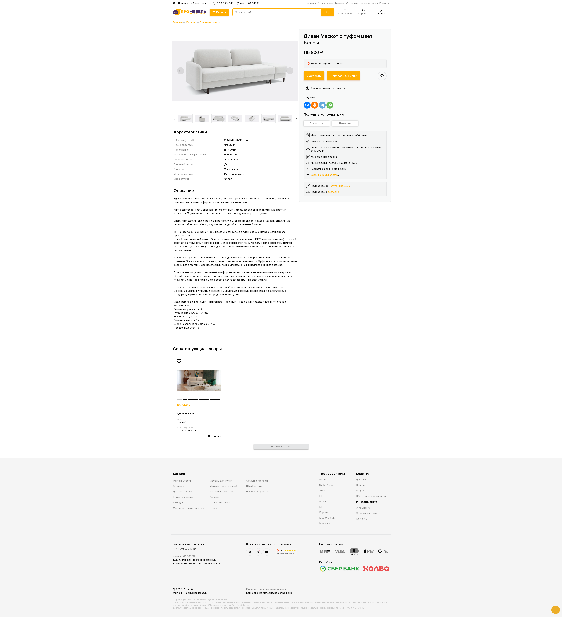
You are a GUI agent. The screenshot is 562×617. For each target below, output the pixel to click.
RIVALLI (323, 479)
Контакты (384, 3)
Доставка (311, 3)
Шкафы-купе (254, 486)
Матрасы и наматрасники (188, 508)
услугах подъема (339, 185)
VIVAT (323, 490)
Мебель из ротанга (257, 491)
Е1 (320, 506)
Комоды (178, 502)
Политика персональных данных (266, 589)
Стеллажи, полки (220, 502)
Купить (210, 405)
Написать (345, 123)
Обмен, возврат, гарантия (371, 496)
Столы (213, 508)
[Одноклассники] (314, 105)
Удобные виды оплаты (324, 174)
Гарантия (340, 3)
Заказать (314, 76)
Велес (323, 501)
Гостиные (178, 486)
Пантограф (231, 154)
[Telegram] (322, 105)
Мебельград (327, 517)
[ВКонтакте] (307, 105)
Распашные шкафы (221, 491)
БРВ (321, 496)
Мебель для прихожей (223, 486)
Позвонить (316, 123)
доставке (333, 191)
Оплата (321, 3)
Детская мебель (183, 491)
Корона (323, 512)
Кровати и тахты (183, 497)
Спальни (215, 497)
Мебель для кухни (221, 480)
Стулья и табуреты (257, 480)
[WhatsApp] (329, 105)
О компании (352, 3)
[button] (180, 70)
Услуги (330, 3)
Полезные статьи (369, 3)
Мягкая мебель (182, 480)
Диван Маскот (185, 413)
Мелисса (324, 523)
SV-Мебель (326, 485)
